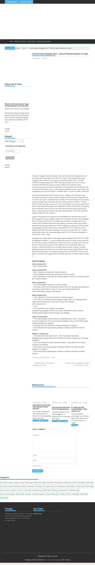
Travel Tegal (75, 494)
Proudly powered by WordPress (35, 560)
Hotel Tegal (90, 482)
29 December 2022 (76, 402)
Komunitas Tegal (49, 486)
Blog (36, 482)
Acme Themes (65, 560)
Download (50, 482)
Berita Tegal (29, 482)
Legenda (13, 490)
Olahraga (54, 490)
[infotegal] (6, 42)
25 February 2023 (56, 402)
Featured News (44, 420)
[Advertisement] (63, 23)
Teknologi (62, 494)
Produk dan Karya (74, 490)
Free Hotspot (81, 482)
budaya (54, 357)
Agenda (11, 482)
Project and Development (8, 494)
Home (11, 41)
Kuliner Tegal (31, 41)
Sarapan (28, 494)
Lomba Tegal (27, 490)
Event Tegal (36, 357)
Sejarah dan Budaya (44, 357)
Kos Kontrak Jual (60, 486)
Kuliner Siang (80, 486)
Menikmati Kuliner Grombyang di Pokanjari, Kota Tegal (43, 364)
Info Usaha (4, 486)
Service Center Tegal (51, 494)
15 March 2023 (36, 402)
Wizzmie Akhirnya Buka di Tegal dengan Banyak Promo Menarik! (16, 105)
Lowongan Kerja (37, 490)
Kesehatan (31, 486)
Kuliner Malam (71, 486)
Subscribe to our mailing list (15, 146)
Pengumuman (63, 490)
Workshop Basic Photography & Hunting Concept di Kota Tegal (77, 364)
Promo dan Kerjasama (43, 41)
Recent (7, 131)
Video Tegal (84, 494)
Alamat (17, 482)
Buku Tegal (42, 482)
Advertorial (4, 482)
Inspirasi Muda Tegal (14, 486)
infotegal (44, 58)
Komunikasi (39, 486)
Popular (7, 129)
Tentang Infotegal (20, 41)
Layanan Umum (5, 490)
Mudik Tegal (46, 490)
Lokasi (20, 490)
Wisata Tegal (4, 498)
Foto (74, 482)
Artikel (22, 482)
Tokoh (68, 494)
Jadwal (24, 486)
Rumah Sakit (20, 494)
